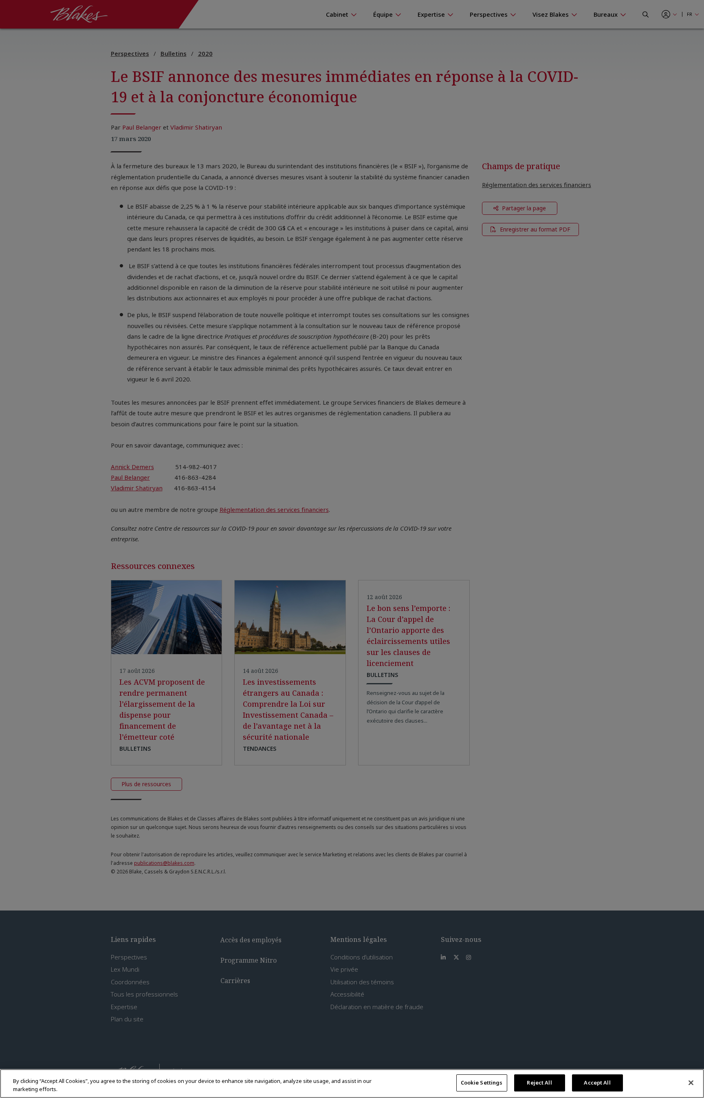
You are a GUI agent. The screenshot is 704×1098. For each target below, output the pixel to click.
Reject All (539, 1082)
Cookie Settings (482, 1082)
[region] (352, 1083)
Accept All (597, 1082)
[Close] (691, 1082)
